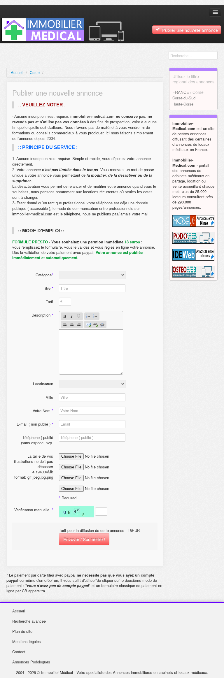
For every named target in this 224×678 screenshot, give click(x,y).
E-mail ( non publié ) (35, 424)
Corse (35, 72)
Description (42, 315)
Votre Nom (43, 410)
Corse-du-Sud (183, 98)
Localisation (43, 384)
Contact (18, 651)
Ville (49, 397)
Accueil (17, 72)
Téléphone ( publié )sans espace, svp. (37, 440)
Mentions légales (26, 641)
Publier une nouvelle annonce (189, 30)
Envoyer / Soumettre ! (84, 539)
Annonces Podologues (31, 662)
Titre (48, 288)
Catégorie (44, 274)
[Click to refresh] (76, 511)
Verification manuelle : (33, 509)
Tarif (49, 301)
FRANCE (180, 92)
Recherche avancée (29, 621)
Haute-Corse (182, 104)
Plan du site (22, 631)
